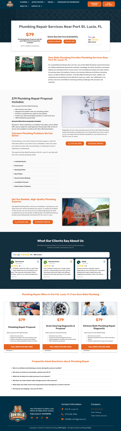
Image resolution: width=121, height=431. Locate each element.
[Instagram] (42, 418)
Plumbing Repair (97, 409)
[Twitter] (37, 418)
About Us (23, 6)
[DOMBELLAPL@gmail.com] (62, 419)
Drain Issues (19, 165)
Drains (50, 2)
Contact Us (35, 6)
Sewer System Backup (22, 178)
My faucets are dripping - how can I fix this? (28, 389)
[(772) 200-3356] (62, 414)
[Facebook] (32, 418)
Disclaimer (9, 350)
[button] (93, 39)
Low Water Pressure (22, 182)
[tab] (35, 161)
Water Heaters (37, 2)
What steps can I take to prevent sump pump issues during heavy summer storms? (41, 384)
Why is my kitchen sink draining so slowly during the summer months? (37, 368)
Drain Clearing (96, 412)
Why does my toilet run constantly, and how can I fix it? (32, 372)
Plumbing (23, 2)
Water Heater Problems (23, 186)
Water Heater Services (99, 416)
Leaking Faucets (20, 161)
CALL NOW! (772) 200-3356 (22, 347)
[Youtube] (47, 418)
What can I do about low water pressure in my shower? (31, 376)
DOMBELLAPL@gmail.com (75, 419)
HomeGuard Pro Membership (68, 2)
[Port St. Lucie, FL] (62, 409)
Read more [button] (16, 276)
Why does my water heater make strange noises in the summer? (35, 380)
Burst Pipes (19, 174)
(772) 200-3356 (71, 414)
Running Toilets (20, 170)
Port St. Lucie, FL (71, 409)
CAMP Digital (62, 428)
